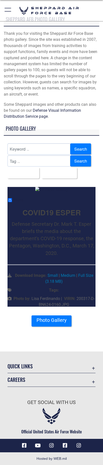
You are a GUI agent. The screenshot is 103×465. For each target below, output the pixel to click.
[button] (8, 10)
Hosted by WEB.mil (51, 459)
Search (80, 149)
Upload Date (58, 173)
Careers (16, 379)
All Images (22, 173)
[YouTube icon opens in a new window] (38, 445)
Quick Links (20, 366)
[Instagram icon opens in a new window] (51, 445)
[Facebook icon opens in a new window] (24, 445)
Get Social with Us (51, 402)
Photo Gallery (51, 320)
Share (18, 200)
